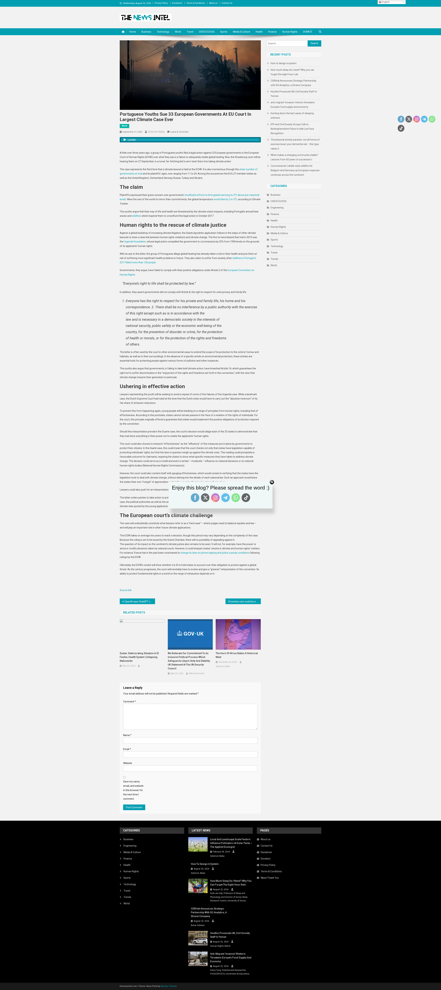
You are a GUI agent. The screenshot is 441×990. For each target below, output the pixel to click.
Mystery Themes (169, 986)
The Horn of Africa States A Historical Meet (237, 655)
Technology (163, 31)
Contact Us (227, 3)
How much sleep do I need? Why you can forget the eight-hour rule (292, 72)
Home (132, 31)
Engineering (277, 207)
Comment (129, 701)
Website (127, 763)
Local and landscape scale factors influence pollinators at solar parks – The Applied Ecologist (231, 843)
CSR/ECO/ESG (207, 31)
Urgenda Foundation (135, 241)
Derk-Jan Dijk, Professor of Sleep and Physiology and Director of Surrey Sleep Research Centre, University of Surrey (228, 897)
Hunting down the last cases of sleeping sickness (292, 115)
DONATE (307, 31)
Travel (190, 31)
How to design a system (283, 63)
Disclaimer (177, 3)
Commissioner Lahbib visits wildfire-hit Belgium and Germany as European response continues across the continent (295, 170)
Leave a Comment (179, 132)
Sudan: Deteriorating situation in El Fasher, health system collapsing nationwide (139, 657)
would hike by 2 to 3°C (225, 199)
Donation (265, 858)
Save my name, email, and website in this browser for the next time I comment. (133, 790)
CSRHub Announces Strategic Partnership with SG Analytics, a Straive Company (293, 83)
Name (127, 735)
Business (146, 31)
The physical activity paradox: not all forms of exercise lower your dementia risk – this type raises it (295, 144)
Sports (223, 31)
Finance (272, 31)
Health (259, 31)
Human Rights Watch (220, 946)
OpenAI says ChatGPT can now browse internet (140, 601)
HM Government (196, 673)
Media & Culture (241, 31)
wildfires (136, 215)
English (385, 2)
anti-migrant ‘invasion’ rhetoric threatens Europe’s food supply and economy (293, 104)
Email (127, 749)
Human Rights (290, 31)
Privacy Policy (161, 3)
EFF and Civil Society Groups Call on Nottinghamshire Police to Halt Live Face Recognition (292, 129)
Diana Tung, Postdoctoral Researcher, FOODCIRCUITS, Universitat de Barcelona (229, 972)
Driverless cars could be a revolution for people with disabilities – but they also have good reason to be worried (244, 601)
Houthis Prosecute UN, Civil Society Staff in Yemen (294, 93)
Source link (126, 590)
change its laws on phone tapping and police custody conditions (215, 552)
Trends (274, 259)
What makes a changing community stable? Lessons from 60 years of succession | (294, 157)
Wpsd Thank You (270, 877)
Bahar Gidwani (198, 925)
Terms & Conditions (195, 3)
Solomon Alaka (156, 131)
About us (213, 3)
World (178, 31)
